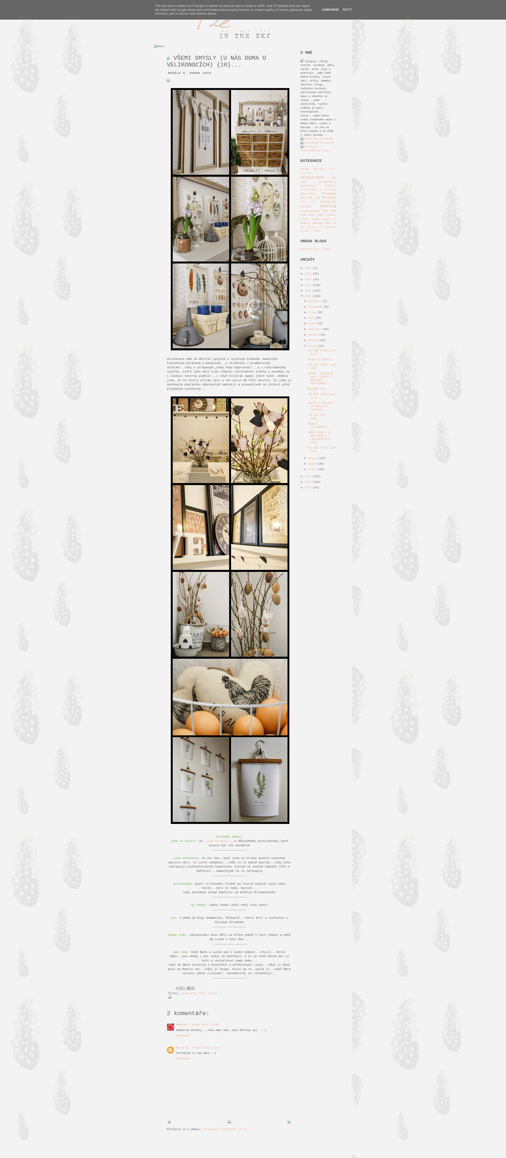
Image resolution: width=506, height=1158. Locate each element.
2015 (309, 296)
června (313, 334)
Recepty (329, 197)
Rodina (328, 206)
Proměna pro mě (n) (318, 196)
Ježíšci (330, 186)
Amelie (181, 1024)
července (315, 329)
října (313, 312)
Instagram (326, 142)
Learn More (330, 9)
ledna (313, 469)
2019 (309, 273)
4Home (304, 168)
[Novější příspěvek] (169, 1122)
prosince (315, 301)
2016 (309, 290)
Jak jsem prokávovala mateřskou (318, 181)
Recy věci (308, 202)
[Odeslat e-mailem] (178, 988)
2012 (309, 487)
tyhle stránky (216, 841)
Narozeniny (308, 193)
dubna (313, 346)
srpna (313, 323)
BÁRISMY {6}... (318, 388)
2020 (309, 268)
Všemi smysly (207, 993)
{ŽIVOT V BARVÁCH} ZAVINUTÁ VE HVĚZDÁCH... (320, 406)
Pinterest (326, 138)
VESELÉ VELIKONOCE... (319, 425)
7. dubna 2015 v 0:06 (203, 1024)
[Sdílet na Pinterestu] (193, 988)
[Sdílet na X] (185, 988)
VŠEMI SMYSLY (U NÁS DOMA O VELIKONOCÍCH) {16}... (319, 437)
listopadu (316, 306)
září (312, 317)
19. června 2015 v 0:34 (202, 1047)
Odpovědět (183, 1035)
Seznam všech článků (315, 249)
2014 (309, 476)
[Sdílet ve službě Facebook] (189, 988)
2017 (309, 285)
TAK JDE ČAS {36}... (316, 416)
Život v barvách (322, 227)
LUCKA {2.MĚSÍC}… (320, 359)
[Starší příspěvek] (289, 1122)
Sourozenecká (309, 211)
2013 (309, 482)
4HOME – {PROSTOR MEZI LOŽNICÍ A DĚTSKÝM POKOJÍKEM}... (320, 378)
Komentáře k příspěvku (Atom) (225, 1129)
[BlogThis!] (181, 988)
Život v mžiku (310, 231)
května (313, 340)
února (313, 463)
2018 (309, 279)
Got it (347, 9)
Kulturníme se (311, 189)
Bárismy (318, 168)
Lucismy (330, 189)
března (313, 458)
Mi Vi (180, 1047)
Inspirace (188, 993)
